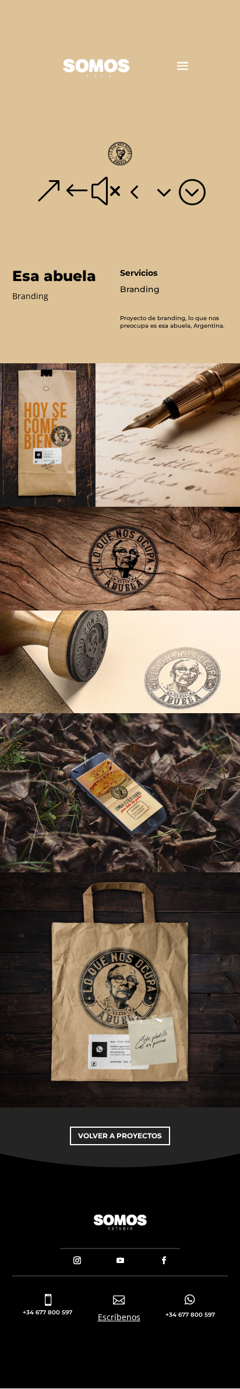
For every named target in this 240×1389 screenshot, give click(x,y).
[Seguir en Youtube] (120, 1260)
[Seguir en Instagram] (76, 1260)
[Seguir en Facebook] (164, 1260)
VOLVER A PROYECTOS (120, 1135)
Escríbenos (119, 1317)
